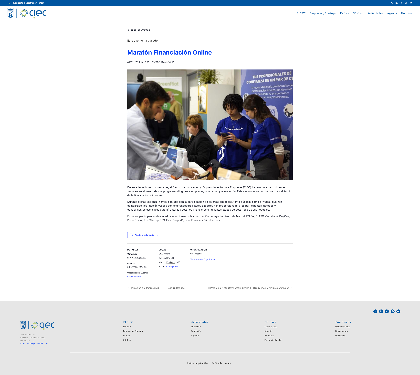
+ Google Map (172, 266)
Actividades (375, 13)
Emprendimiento (134, 276)
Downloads (343, 322)
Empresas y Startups (323, 13)
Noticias (406, 13)
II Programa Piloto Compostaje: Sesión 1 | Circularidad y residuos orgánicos (249, 287)
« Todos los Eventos (138, 29)
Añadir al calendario (144, 235)
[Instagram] (393, 311)
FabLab (344, 13)
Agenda (392, 13)
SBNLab (358, 13)
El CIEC (301, 13)
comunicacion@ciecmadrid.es (34, 343)
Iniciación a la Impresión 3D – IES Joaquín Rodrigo (157, 287)
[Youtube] (411, 3)
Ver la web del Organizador (202, 259)
